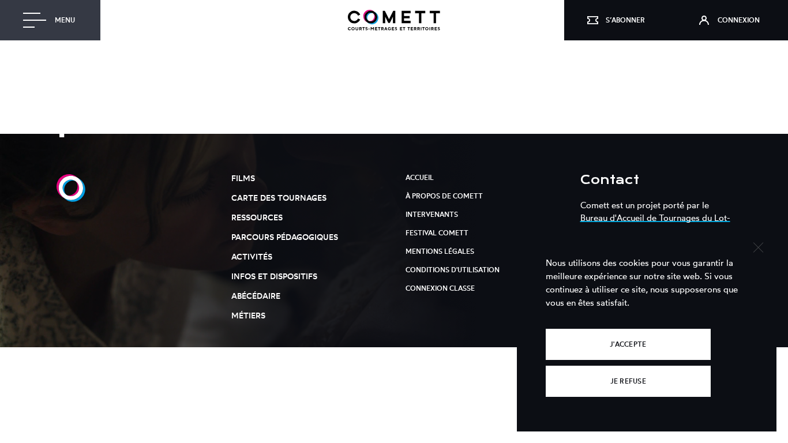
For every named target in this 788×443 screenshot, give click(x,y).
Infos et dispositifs (274, 276)
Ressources (257, 217)
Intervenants (432, 214)
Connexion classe (440, 288)
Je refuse (628, 381)
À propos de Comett (444, 196)
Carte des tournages (279, 197)
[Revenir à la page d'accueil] (394, 20)
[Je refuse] (758, 246)
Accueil (420, 177)
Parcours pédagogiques (284, 237)
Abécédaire (255, 296)
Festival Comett (437, 232)
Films (243, 178)
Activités (251, 256)
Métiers (248, 315)
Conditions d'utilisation (453, 269)
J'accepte (628, 344)
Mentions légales (440, 251)
